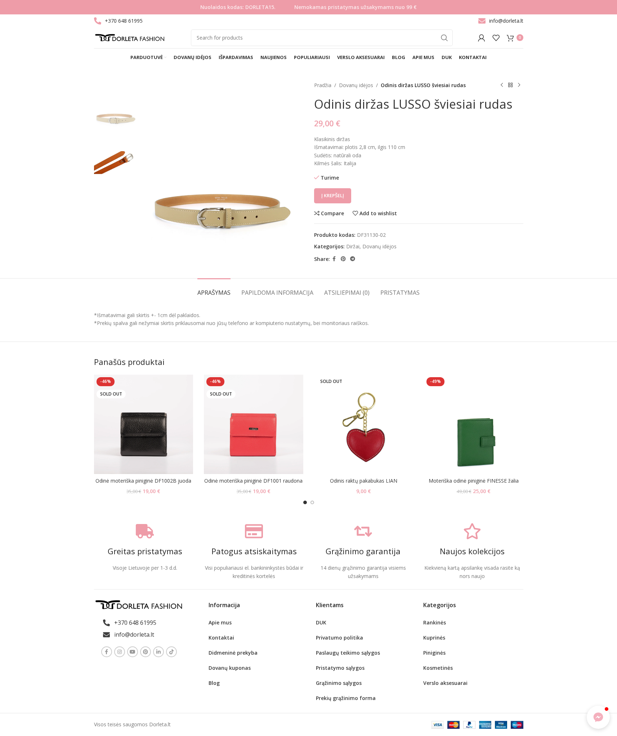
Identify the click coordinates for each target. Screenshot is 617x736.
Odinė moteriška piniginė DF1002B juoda (143, 480)
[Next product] (519, 85)
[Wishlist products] (496, 38)
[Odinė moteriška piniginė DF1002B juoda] (143, 424)
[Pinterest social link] (343, 259)
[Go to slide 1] (305, 502)
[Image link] (138, 604)
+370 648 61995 (124, 20)
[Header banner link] (308, 7)
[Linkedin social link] (158, 651)
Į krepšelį (332, 195)
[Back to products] (510, 85)
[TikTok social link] (171, 651)
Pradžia (322, 85)
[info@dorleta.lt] (482, 20)
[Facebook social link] (334, 259)
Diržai (352, 246)
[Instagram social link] (119, 651)
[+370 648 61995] (97, 20)
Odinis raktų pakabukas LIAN (363, 480)
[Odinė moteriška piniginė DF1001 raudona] (253, 424)
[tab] (214, 289)
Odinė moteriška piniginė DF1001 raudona (253, 480)
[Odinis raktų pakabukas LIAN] (363, 424)
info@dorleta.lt (506, 20)
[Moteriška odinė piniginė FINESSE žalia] (473, 424)
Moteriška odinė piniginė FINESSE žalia (474, 480)
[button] (598, 717)
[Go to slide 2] (312, 502)
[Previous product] (501, 85)
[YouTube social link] (132, 651)
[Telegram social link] (352, 259)
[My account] (481, 38)
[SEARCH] (444, 38)
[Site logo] (130, 36)
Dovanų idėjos (356, 85)
